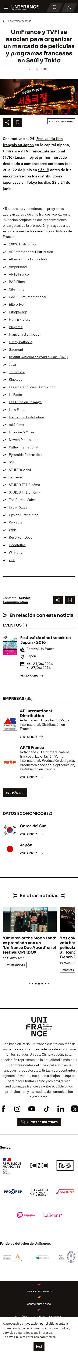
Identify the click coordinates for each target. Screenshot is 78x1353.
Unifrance (11, 151)
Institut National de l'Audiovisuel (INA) (38, 357)
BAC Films (17, 282)
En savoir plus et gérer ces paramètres (29, 1337)
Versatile (16, 522)
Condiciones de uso (39, 1304)
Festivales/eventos (61, 121)
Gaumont (16, 349)
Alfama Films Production (28, 259)
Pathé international (23, 447)
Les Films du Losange (25, 402)
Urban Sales (18, 507)
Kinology (15, 379)
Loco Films (17, 409)
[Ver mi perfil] (69, 7)
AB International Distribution (31, 252)
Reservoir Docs (20, 537)
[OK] (39, 1346)
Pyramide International (26, 454)
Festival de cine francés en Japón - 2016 (45, 640)
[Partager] (7, 122)
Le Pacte (15, 394)
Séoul (43, 169)
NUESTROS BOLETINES (42, 1122)
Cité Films (16, 289)
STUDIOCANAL (20, 470)
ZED (12, 560)
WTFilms (15, 552)
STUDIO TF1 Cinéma (24, 485)
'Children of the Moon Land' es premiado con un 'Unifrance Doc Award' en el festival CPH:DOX (29, 945)
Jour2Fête (17, 372)
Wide (13, 530)
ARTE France (19, 274)
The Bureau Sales (22, 500)
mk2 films (16, 425)
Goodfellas (17, 545)
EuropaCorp (18, 312)
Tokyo (32, 182)
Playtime (16, 327)
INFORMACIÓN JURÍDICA (39, 1291)
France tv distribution (25, 334)
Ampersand (18, 267)
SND (12, 462)
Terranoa (16, 477)
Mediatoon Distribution (26, 417)
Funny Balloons (20, 342)
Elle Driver (17, 304)
